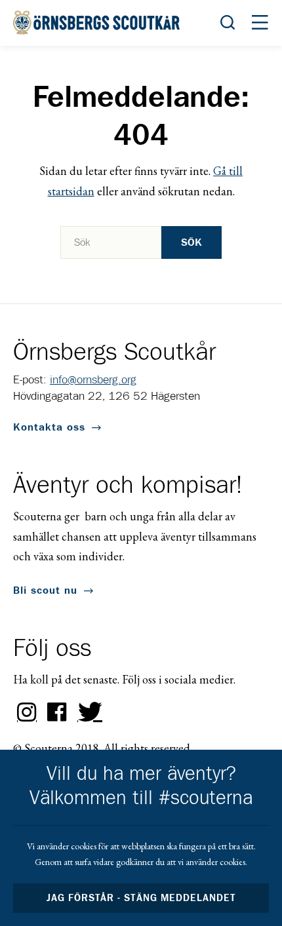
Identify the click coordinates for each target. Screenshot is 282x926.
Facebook (57, 712)
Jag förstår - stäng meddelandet (141, 898)
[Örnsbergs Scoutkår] (98, 22)
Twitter (87, 712)
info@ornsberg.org (93, 380)
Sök (191, 242)
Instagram (27, 712)
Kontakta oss (49, 427)
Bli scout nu (45, 590)
